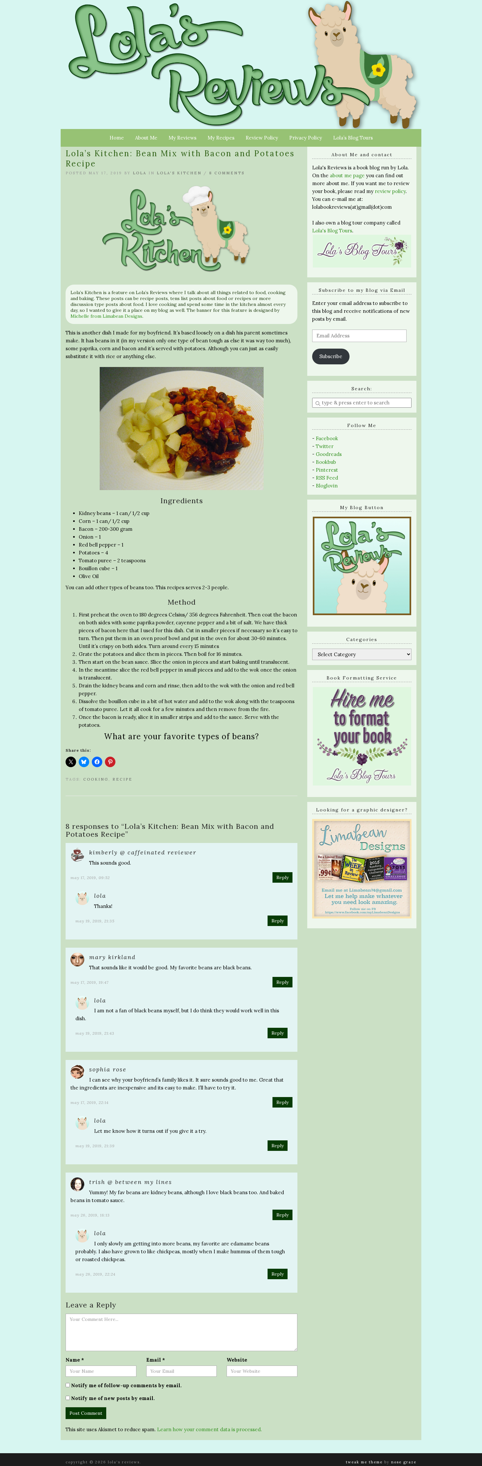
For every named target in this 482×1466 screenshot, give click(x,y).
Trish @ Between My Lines (130, 1182)
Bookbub (326, 462)
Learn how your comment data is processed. (209, 1429)
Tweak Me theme (364, 1462)
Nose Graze (403, 1462)
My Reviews (182, 138)
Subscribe (330, 356)
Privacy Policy (305, 138)
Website (237, 1360)
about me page (347, 175)
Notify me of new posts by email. (113, 1398)
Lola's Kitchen (179, 173)
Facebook (327, 438)
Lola (140, 173)
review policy (390, 191)
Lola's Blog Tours (332, 230)
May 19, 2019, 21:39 (95, 1145)
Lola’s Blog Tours (353, 138)
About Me (146, 138)
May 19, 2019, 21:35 (94, 920)
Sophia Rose (108, 1069)
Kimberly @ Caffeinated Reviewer (142, 852)
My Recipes (221, 138)
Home (117, 138)
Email (155, 1360)
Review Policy (262, 138)
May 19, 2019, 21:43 (94, 1033)
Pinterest (327, 470)
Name (75, 1360)
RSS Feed (327, 478)
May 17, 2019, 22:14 (89, 1102)
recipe (122, 779)
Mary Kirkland (112, 957)
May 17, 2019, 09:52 (90, 877)
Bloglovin (327, 486)
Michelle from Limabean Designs (106, 316)
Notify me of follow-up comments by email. (126, 1385)
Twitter (324, 446)
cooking (96, 779)
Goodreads (329, 454)
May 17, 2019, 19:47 (89, 982)
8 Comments (227, 173)
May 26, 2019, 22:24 (95, 1274)
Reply (282, 877)
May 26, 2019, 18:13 (90, 1215)
